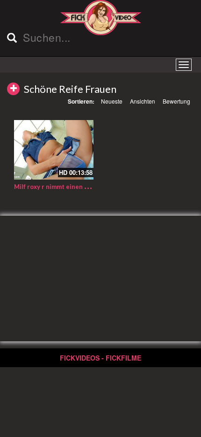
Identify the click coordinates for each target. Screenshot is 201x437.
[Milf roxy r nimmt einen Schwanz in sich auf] (53, 150)
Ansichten (142, 101)
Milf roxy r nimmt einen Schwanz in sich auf (77, 186)
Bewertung (176, 101)
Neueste (111, 101)
